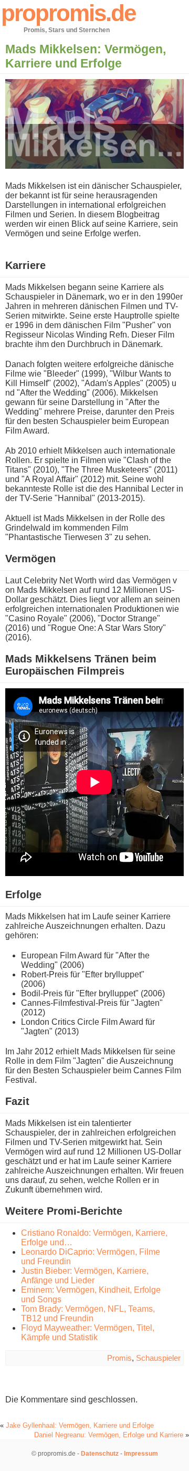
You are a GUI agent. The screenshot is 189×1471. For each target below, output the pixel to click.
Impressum (141, 1453)
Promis (119, 1357)
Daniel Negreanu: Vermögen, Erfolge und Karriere (108, 1435)
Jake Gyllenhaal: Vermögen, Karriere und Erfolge (80, 1425)
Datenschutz (100, 1453)
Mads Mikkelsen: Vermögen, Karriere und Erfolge (85, 56)
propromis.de (68, 13)
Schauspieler (158, 1357)
